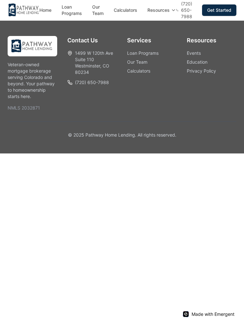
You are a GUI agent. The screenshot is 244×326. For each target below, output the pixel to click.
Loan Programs (72, 10)
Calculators (125, 10)
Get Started (219, 10)
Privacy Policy (201, 71)
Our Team (98, 10)
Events (194, 53)
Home (45, 10)
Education (197, 62)
